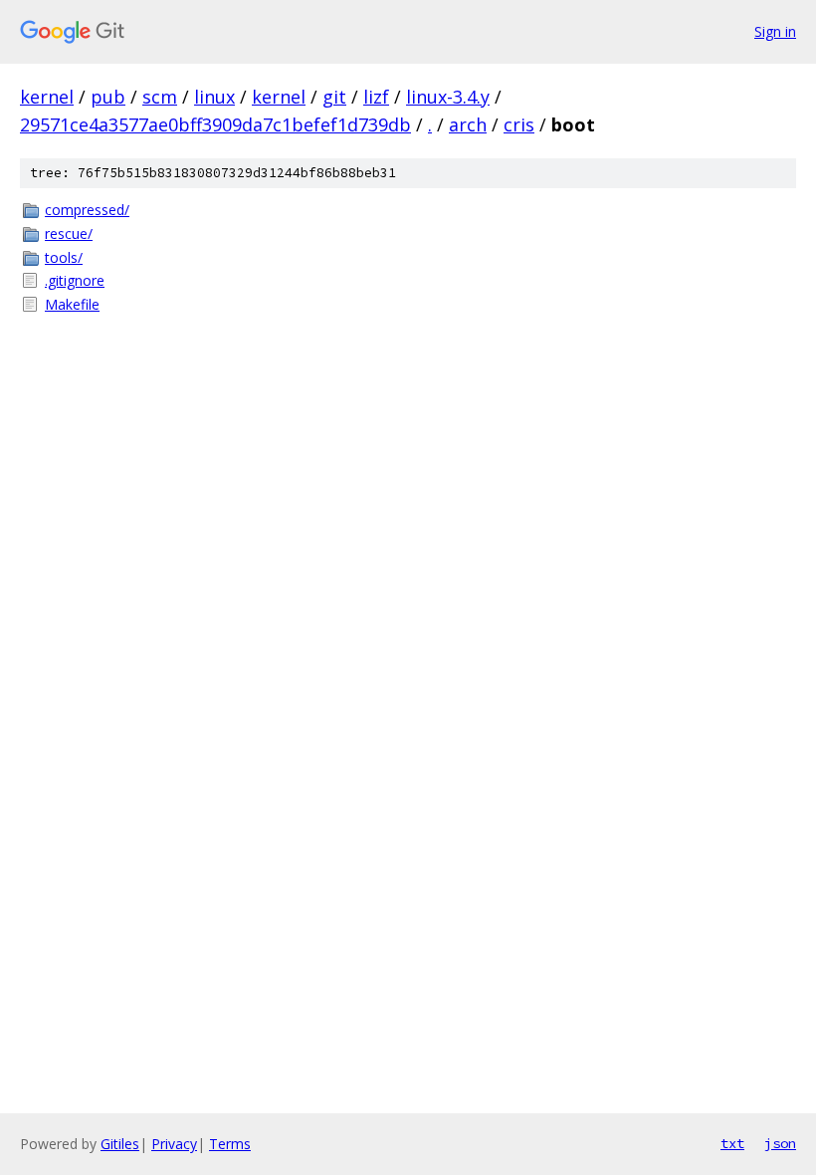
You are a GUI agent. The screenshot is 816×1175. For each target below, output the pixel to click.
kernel (47, 97)
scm (159, 97)
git (334, 97)
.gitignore (74, 280)
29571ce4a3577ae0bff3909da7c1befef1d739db (215, 124)
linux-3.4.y (448, 97)
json (780, 1143)
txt (732, 1143)
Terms (230, 1143)
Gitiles (120, 1143)
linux (214, 97)
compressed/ (87, 209)
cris (519, 124)
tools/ (64, 257)
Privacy (174, 1143)
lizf (376, 97)
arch (468, 124)
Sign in (775, 31)
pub (108, 97)
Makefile (72, 304)
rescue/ (69, 233)
